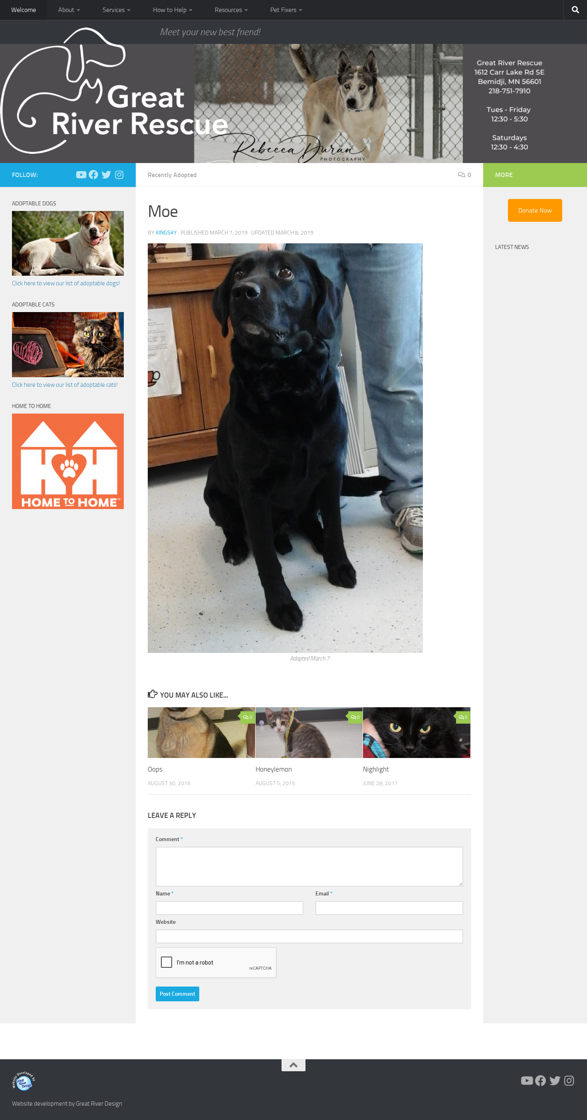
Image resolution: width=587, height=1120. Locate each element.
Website (166, 922)
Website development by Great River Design (67, 1103)
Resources (228, 10)
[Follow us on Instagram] (119, 174)
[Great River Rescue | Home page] (114, 90)
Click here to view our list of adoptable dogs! (66, 283)
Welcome (23, 10)
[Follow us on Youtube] (80, 174)
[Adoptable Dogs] (68, 273)
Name (165, 893)
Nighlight (376, 769)
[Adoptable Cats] (68, 375)
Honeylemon (274, 769)
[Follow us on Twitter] (106, 174)
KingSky (166, 232)
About (66, 10)
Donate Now (535, 210)
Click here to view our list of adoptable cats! (65, 384)
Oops (155, 769)
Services (114, 10)
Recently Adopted (172, 175)
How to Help (169, 10)
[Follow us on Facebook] (93, 174)
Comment (169, 839)
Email (324, 893)
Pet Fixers (283, 10)
